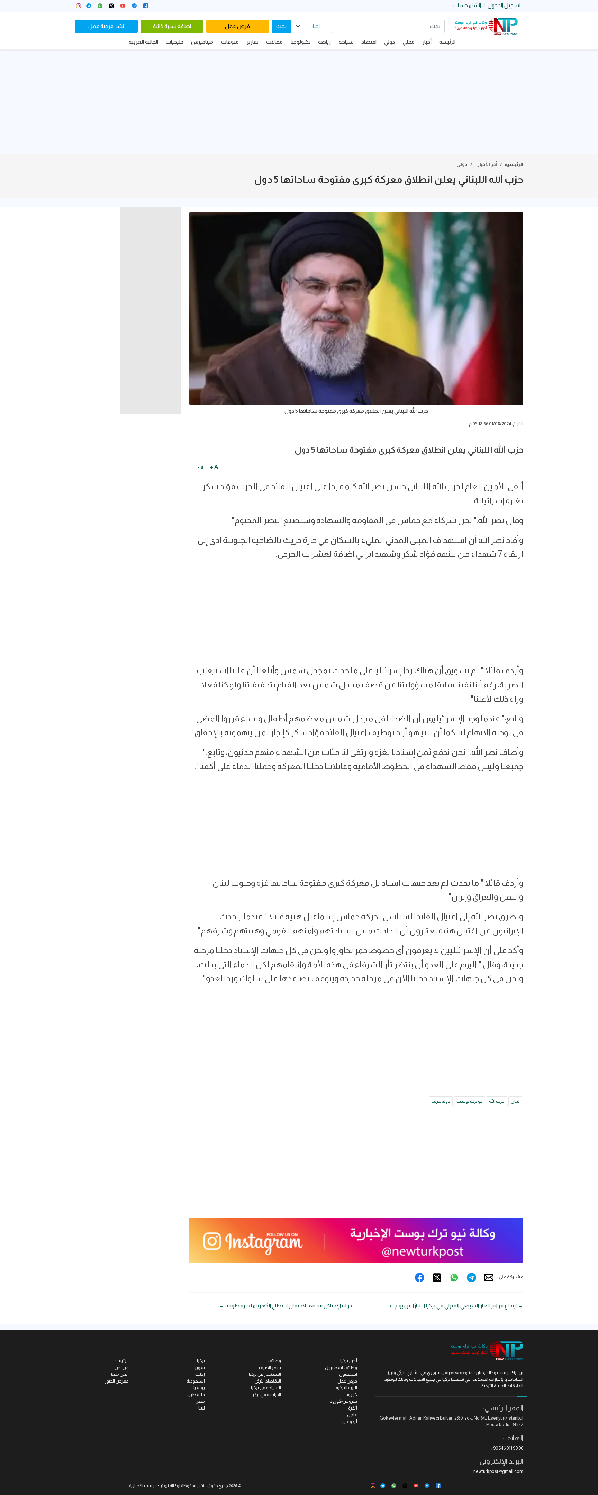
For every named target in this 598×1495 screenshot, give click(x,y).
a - (200, 467)
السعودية (196, 1381)
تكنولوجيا (300, 42)
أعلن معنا (120, 1374)
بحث (281, 26)
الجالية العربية (143, 42)
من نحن (122, 1367)
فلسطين (196, 1394)
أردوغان (349, 1421)
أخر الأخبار (487, 164)
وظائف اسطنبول (341, 1367)
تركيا (201, 1360)
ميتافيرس (202, 42)
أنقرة (352, 1408)
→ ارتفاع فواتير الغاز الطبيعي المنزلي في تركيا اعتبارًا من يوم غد (455, 1306)
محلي (409, 42)
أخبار (427, 42)
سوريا (199, 1367)
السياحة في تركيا (266, 1387)
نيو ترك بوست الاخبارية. (148, 1485)
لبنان (515, 1101)
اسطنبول (348, 1374)
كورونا (351, 1394)
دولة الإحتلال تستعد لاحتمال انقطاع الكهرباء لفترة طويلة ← (285, 1306)
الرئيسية (514, 164)
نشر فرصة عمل (106, 26)
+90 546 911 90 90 (507, 1448)
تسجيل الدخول (504, 5)
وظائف (274, 1360)
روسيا (199, 1387)
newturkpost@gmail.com (498, 1471)
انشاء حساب (467, 5)
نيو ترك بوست (469, 1101)
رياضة (324, 42)
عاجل (352, 1414)
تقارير (252, 42)
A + (214, 467)
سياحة (346, 42)
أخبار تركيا (348, 1360)
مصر (201, 1401)
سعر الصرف (270, 1367)
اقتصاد (369, 42)
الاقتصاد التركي (268, 1381)
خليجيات (174, 42)
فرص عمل (237, 26)
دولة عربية (440, 1101)
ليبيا (201, 1408)
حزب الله (497, 1101)
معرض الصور (117, 1381)
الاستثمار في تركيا (265, 1374)
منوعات (230, 42)
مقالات (274, 42)
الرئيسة (447, 42)
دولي (389, 42)
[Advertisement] (299, 101)
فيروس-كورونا (343, 1401)
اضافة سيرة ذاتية (172, 26)
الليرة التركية (346, 1387)
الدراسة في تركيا (266, 1394)
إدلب (200, 1374)
